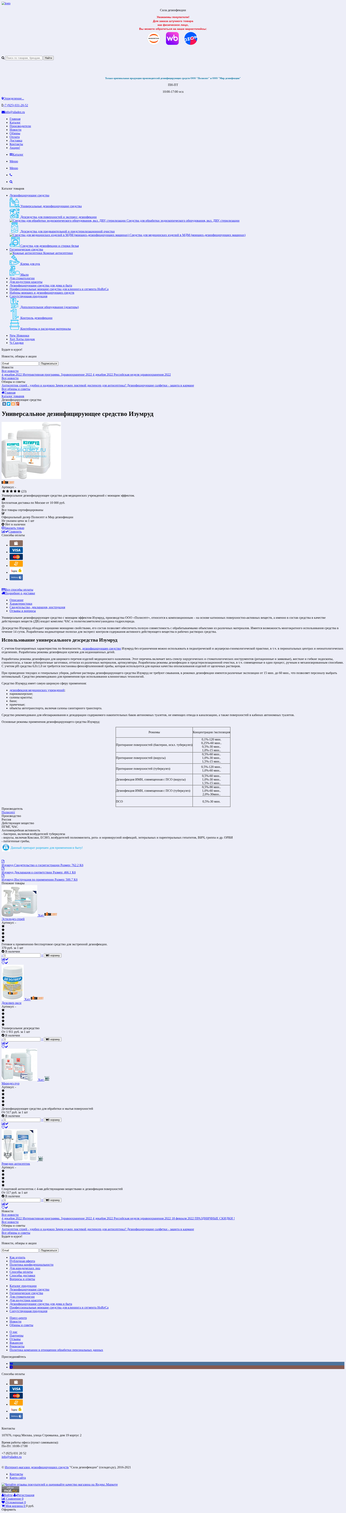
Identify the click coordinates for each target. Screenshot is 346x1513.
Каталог (15, 122)
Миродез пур (10, 1083)
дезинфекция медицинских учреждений (37, 690)
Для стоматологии (22, 278)
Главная (15, 119)
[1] (3, 491)
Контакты (16, 144)
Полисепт (8, 812)
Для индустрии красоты (26, 282)
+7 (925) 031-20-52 (15, 105)
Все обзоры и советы (16, 389)
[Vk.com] (11, 1363)
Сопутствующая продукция (28, 296)
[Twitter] (8, 404)
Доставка (16, 140)
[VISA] (16, 552)
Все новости (10, 371)
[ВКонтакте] (4, 404)
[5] (18, 491)
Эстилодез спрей (13, 919)
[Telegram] (11, 1367)
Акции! (15, 147)
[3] (11, 491)
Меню (14, 161)
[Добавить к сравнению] (5, 959)
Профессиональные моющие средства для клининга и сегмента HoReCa (59, 289)
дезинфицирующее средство (101, 648)
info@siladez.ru (15, 112)
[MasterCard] (16, 558)
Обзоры (15, 133)
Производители (20, 126)
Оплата (15, 137)
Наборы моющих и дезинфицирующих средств (42, 292)
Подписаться (49, 363)
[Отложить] (5, 963)
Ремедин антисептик (16, 1163)
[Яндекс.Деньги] (16, 572)
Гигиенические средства (26, 249)
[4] (15, 491)
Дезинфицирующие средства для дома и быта (41, 285)
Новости (15, 129)
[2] (7, 491)
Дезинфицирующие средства (29, 195)
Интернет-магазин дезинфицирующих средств (37, 1467)
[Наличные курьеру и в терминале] (16, 545)
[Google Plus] (17, 404)
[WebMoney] (16, 579)
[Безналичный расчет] (16, 565)
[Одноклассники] (13, 404)
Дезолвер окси (11, 1003)
